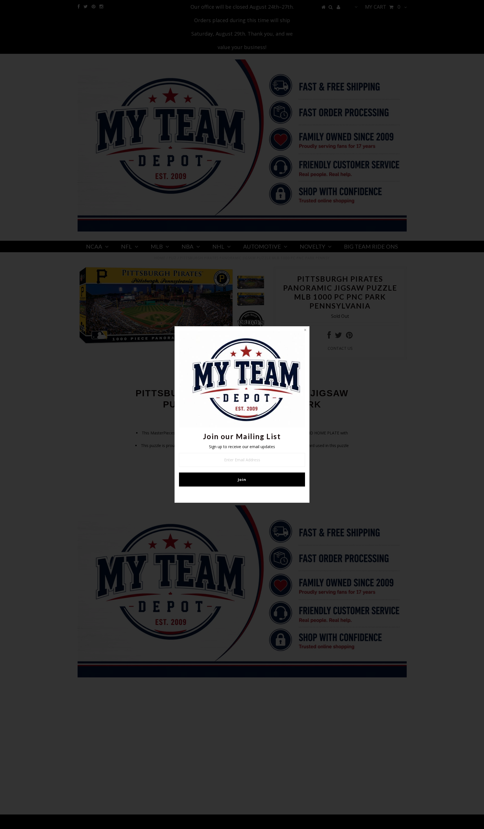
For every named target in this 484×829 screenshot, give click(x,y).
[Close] (305, 330)
